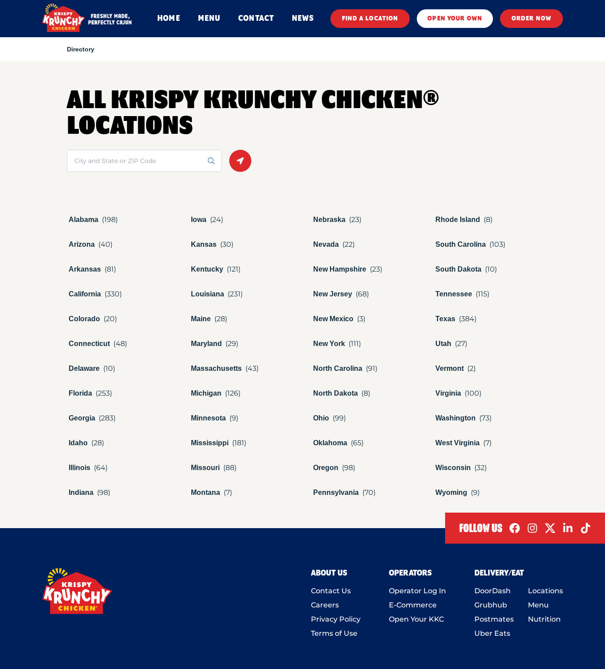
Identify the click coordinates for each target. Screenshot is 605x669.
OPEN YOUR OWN (454, 18)
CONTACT (256, 18)
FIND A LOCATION (370, 18)
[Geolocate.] (240, 161)
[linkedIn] (567, 528)
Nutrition (544, 619)
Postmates (494, 619)
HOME (168, 18)
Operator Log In (417, 591)
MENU (209, 18)
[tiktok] (585, 528)
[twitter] (550, 528)
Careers (325, 605)
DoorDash (492, 591)
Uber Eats (492, 633)
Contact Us (331, 591)
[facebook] (514, 528)
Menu (538, 605)
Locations (545, 591)
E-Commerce (413, 605)
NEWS (303, 18)
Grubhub (490, 605)
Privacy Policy (336, 619)
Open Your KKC (416, 619)
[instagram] (532, 528)
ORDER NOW (531, 18)
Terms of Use (334, 633)
